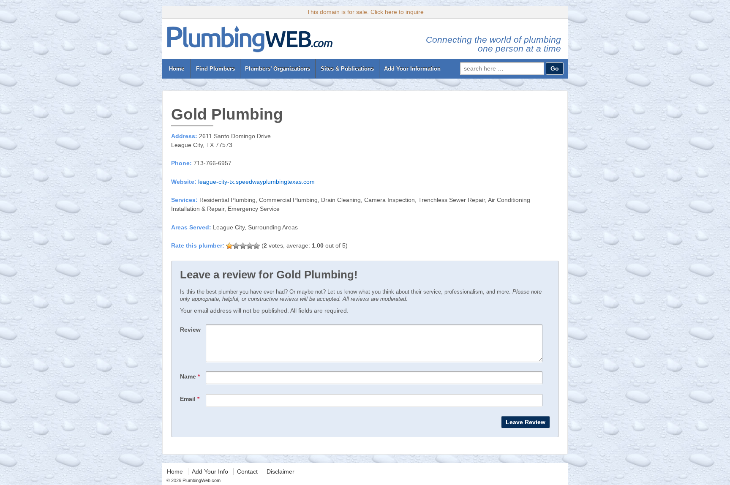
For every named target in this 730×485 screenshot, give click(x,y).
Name (190, 376)
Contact (247, 471)
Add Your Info (210, 471)
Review (190, 329)
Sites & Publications (347, 68)
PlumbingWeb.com (201, 480)
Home (176, 68)
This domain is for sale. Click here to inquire (365, 11)
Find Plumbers (215, 68)
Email (189, 398)
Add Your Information (412, 68)
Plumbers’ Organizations (277, 68)
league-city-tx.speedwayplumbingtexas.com (256, 181)
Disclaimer (280, 471)
